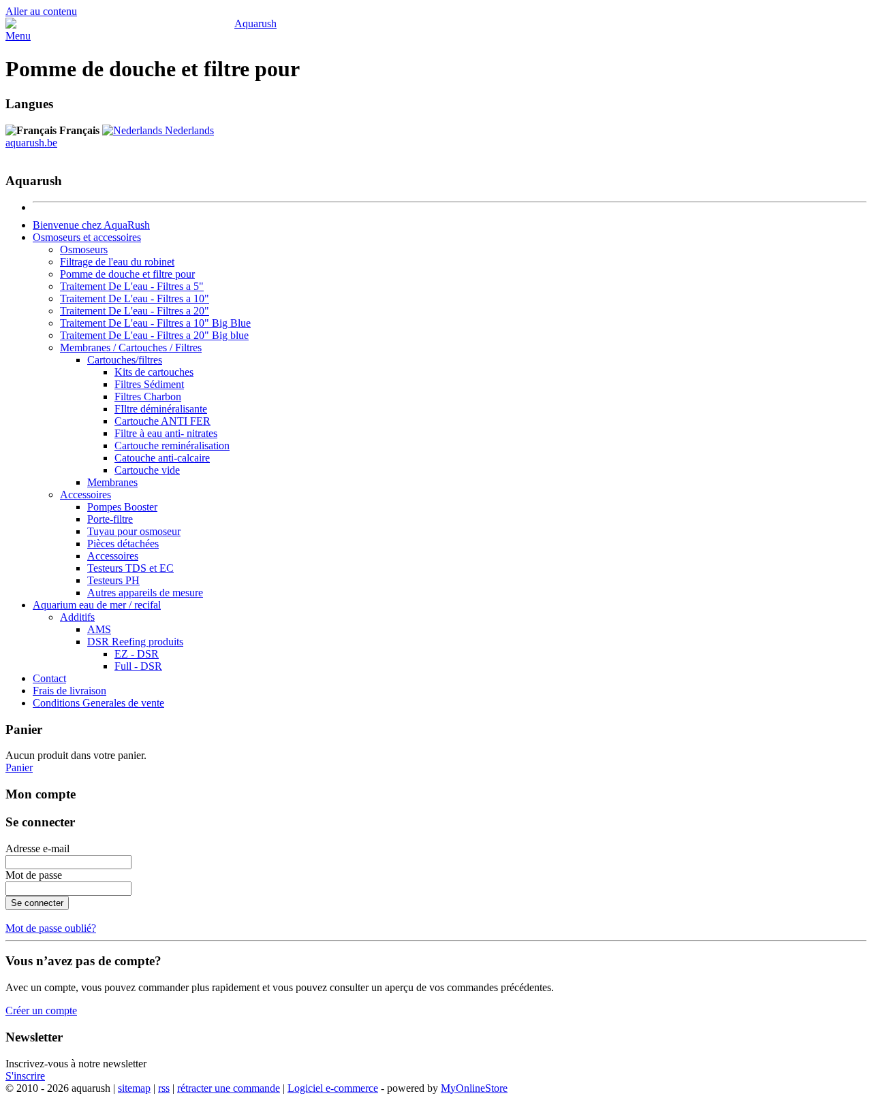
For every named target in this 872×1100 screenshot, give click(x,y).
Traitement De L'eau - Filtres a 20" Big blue (154, 335)
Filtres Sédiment (149, 384)
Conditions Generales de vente (98, 703)
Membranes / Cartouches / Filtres (131, 347)
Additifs (77, 617)
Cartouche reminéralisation (172, 445)
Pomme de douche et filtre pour (127, 274)
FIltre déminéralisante (160, 409)
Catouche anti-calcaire (162, 458)
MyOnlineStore (474, 1088)
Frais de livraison (69, 690)
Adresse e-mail (37, 848)
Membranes (112, 482)
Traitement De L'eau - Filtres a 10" (134, 298)
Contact (49, 678)
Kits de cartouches (153, 372)
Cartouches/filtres (124, 360)
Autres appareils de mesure (145, 592)
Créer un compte (41, 1010)
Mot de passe (33, 875)
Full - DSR (138, 666)
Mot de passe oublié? (50, 928)
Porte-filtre (110, 519)
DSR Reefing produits (135, 641)
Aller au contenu (41, 11)
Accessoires (85, 494)
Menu (18, 36)
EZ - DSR (136, 654)
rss (164, 1088)
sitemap (134, 1088)
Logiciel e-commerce (332, 1088)
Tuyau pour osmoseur (134, 531)
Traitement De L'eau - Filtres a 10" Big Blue (155, 323)
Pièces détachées (123, 543)
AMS (99, 629)
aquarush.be (31, 142)
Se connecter (37, 903)
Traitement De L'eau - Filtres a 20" (134, 311)
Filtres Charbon (147, 396)
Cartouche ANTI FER (162, 421)
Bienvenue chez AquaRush (91, 225)
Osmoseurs (84, 249)
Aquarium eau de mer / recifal (97, 605)
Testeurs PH (113, 580)
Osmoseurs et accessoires (87, 237)
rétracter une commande (228, 1088)
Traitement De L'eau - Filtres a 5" (132, 286)
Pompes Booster (122, 507)
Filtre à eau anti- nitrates (165, 433)
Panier (19, 767)
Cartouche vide (147, 470)
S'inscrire (25, 1076)
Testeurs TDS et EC (130, 568)
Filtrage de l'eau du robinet (117, 262)
